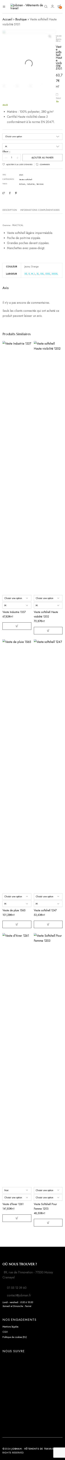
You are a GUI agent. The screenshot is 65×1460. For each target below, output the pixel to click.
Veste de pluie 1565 (14, 910)
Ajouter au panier (43, 157)
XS (25, 273)
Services (40, 184)
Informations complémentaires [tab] (40, 210)
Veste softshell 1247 (45, 910)
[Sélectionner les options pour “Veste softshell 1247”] (48, 924)
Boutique (21, 19)
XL (38, 273)
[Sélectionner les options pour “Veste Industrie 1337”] (16, 626)
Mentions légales (10, 1326)
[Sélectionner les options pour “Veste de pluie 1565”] (16, 924)
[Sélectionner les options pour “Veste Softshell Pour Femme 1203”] (48, 1222)
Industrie (30, 184)
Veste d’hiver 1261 (13, 1204)
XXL (42, 273)
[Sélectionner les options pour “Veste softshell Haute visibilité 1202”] (48, 630)
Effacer (5, 151)
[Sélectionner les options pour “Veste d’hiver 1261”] (16, 1218)
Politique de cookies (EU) (14, 1337)
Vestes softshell (25, 179)
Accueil (7, 19)
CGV (5, 1332)
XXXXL (55, 273)
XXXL (47, 273)
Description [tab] (9, 210)
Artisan (22, 184)
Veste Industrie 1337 (14, 612)
